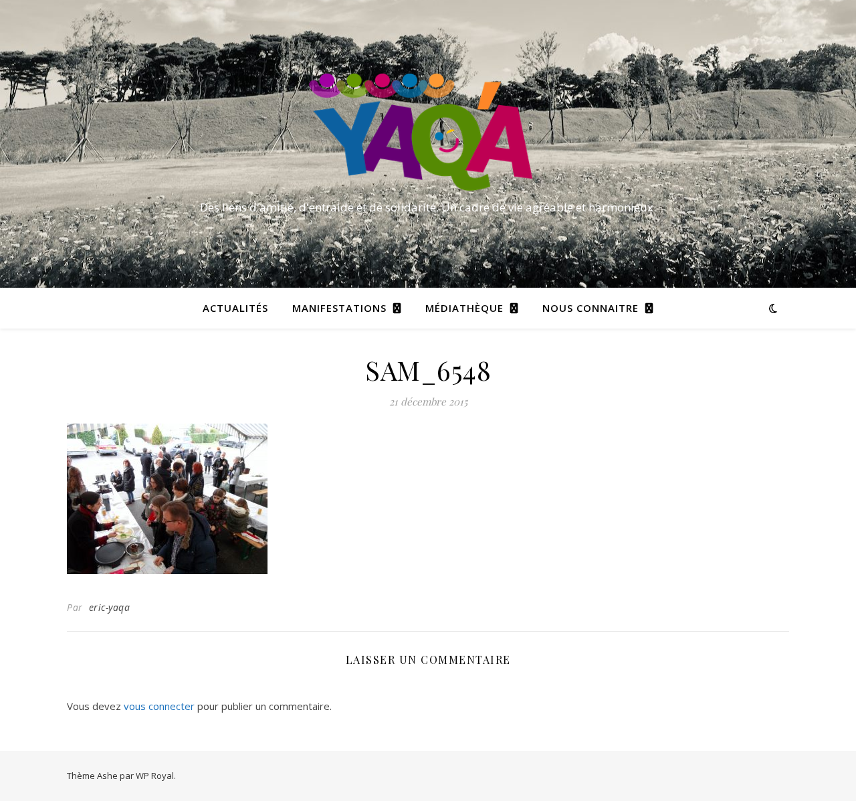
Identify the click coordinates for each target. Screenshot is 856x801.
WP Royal (155, 776)
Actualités (235, 308)
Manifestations (339, 308)
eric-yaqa (109, 607)
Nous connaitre (590, 308)
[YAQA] (428, 131)
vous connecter (159, 706)
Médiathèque (464, 308)
